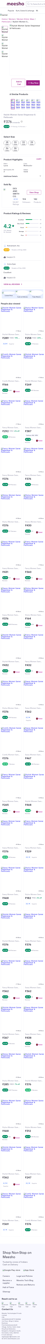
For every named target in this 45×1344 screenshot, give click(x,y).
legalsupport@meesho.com (11, 1337)
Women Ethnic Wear (25, 19)
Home (4, 19)
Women (12, 19)
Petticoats (6, 22)
